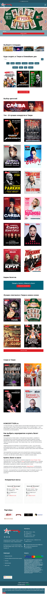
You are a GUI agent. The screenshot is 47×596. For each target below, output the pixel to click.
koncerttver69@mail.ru (38, 544)
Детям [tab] (12, 63)
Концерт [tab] (31, 63)
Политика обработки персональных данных (13, 558)
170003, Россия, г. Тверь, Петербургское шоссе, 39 (29, 536)
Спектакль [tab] (24, 63)
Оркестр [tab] (31, 67)
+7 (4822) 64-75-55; (37, 539)
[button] (45, 21)
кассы (23, 461)
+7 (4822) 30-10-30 (24, 1)
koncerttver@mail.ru (28, 547)
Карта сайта (7, 565)
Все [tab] (8, 63)
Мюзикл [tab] (36, 63)
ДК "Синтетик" (6, 49)
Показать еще (24, 350)
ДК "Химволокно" (39, 49)
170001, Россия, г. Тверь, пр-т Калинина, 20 (29, 532)
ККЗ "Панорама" (17, 49)
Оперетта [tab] (15, 67)
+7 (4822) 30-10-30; (29, 539)
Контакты (6, 560)
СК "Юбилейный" (28, 49)
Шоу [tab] (26, 67)
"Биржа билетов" (30, 466)
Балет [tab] (21, 67)
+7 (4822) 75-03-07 (31, 495)
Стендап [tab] (18, 63)
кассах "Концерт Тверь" (36, 459)
